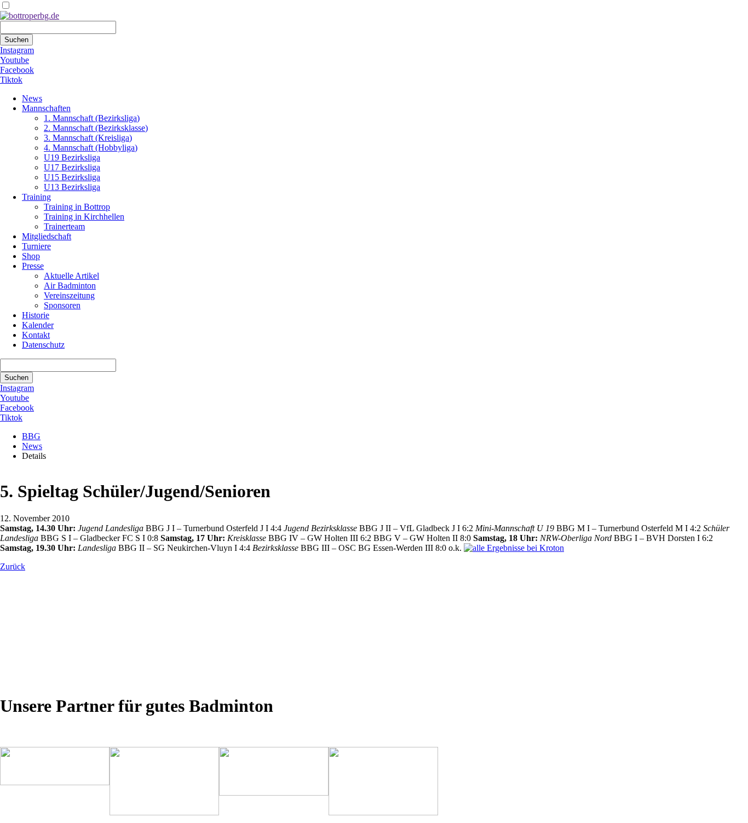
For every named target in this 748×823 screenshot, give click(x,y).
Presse (33, 266)
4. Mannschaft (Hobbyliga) (90, 147)
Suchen (16, 40)
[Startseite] (29, 15)
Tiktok (11, 79)
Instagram (17, 50)
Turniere (36, 246)
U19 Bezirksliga (72, 157)
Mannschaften (46, 108)
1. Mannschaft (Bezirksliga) (92, 118)
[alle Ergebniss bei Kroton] (514, 547)
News (32, 98)
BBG (31, 436)
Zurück (12, 566)
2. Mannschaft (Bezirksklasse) (96, 128)
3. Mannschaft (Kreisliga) (88, 137)
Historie (35, 315)
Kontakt (36, 334)
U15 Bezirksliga (72, 177)
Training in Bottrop (77, 206)
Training (36, 197)
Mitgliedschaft (46, 236)
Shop (31, 256)
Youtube (14, 60)
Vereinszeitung (69, 295)
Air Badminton (70, 285)
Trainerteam (64, 226)
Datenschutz (43, 344)
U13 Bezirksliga (72, 187)
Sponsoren (62, 305)
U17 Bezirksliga (72, 167)
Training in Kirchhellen (84, 216)
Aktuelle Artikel (71, 275)
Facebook (17, 69)
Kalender (38, 325)
